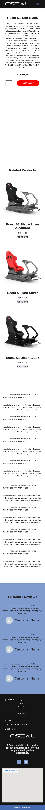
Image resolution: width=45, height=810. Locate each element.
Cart (19, 710)
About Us (21, 707)
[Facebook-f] (19, 762)
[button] (38, 4)
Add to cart (28, 83)
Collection (21, 703)
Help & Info (22, 713)
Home (20, 700)
